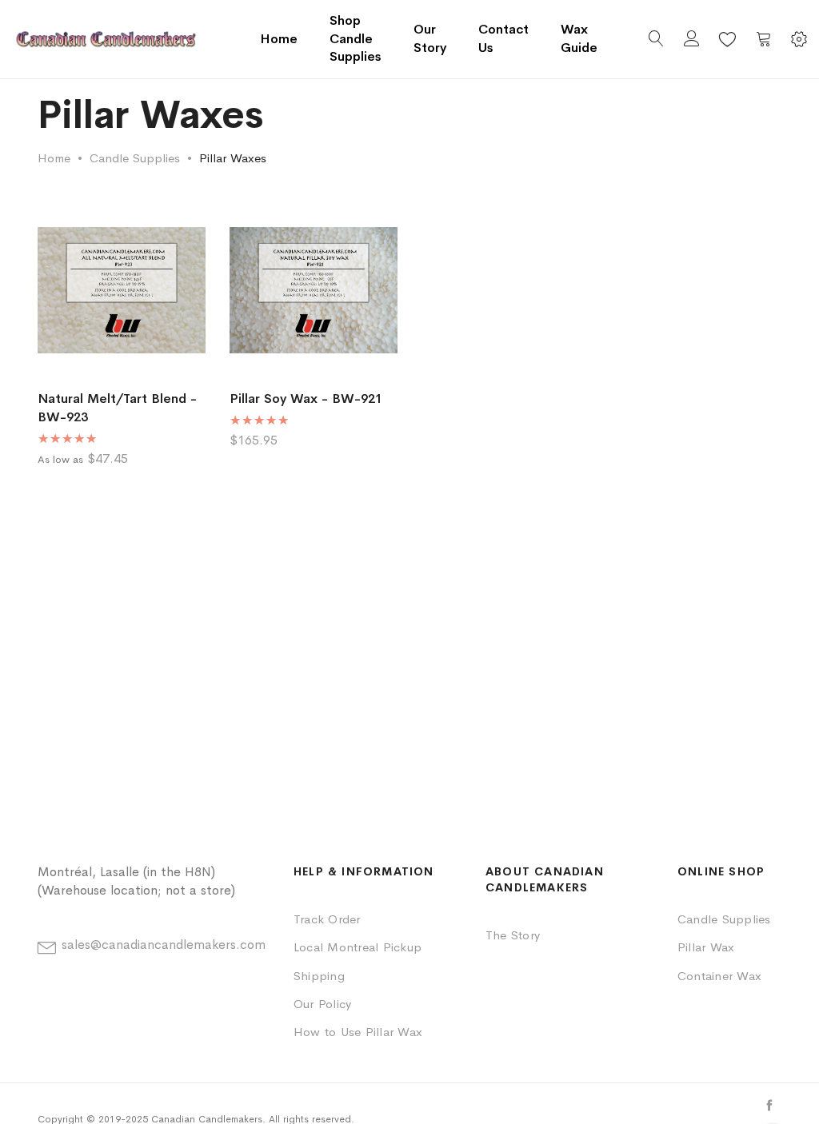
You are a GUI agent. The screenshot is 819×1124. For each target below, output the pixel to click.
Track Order (327, 919)
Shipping (319, 975)
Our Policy (322, 1003)
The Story (512, 935)
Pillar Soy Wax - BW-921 (306, 398)
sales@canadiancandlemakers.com (164, 944)
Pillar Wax (705, 947)
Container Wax (719, 975)
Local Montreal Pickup (357, 947)
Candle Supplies (135, 157)
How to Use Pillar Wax (358, 1031)
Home (279, 38)
